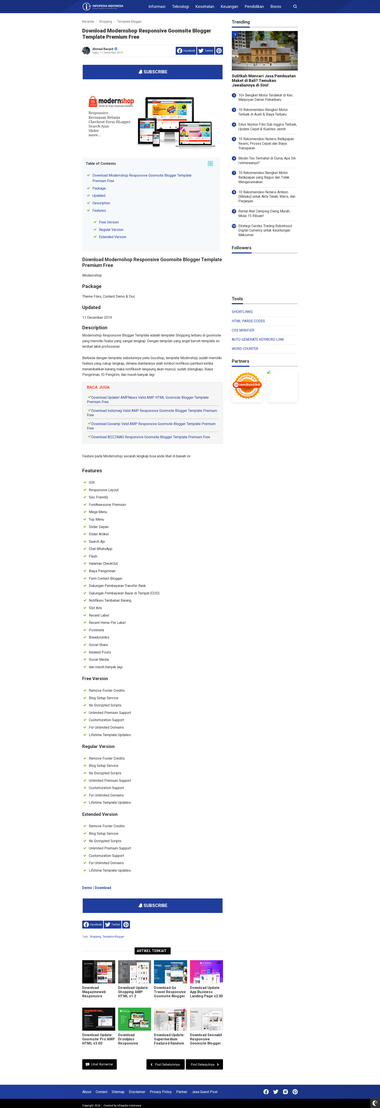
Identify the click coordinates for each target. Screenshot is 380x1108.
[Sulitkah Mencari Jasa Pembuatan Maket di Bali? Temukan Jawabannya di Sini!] (265, 51)
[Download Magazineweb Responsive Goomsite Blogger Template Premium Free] (98, 971)
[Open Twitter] (275, 1091)
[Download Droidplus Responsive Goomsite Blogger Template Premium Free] (134, 1019)
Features (99, 210)
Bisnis (275, 6)
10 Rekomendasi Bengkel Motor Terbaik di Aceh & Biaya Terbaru (263, 112)
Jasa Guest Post (204, 1092)
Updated (98, 196)
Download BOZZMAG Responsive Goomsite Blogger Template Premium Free (150, 437)
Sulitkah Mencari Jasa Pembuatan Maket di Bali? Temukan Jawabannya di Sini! (264, 80)
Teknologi (180, 6)
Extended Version (112, 237)
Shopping (95, 936)
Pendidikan (254, 6)
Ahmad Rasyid (102, 49)
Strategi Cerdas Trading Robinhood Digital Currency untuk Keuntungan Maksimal (265, 230)
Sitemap (118, 1092)
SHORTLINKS (242, 312)
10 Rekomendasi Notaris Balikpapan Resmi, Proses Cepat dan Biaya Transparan (266, 143)
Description (101, 203)
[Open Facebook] (266, 1091)
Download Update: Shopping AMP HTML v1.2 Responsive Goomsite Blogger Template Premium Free (134, 1000)
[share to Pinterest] (219, 51)
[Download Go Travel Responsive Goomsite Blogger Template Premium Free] (170, 971)
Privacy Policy (161, 1092)
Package (99, 188)
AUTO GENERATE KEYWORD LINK (258, 339)
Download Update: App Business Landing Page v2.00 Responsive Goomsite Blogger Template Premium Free (206, 1000)
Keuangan (229, 6)
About (86, 1092)
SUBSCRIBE (154, 71)
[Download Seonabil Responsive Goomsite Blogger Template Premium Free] (206, 1019)
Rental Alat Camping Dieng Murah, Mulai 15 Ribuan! (264, 213)
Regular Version (111, 230)
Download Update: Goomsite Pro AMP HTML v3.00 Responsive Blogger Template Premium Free (98, 1045)
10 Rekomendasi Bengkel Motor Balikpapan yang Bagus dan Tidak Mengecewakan (263, 177)
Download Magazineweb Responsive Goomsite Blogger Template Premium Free (98, 998)
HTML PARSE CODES (248, 321)
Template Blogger (113, 936)
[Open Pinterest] (295, 1091)
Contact (101, 1092)
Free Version (109, 222)
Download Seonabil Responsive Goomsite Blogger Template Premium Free (206, 1043)
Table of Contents (101, 163)
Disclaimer (137, 1092)
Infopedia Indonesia (129, 1105)
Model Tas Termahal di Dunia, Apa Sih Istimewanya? (267, 160)
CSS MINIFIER (243, 330)
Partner (181, 1092)
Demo (87, 888)
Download (103, 888)
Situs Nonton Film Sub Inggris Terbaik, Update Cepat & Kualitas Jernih (267, 126)
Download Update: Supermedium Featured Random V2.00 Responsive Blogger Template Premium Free (169, 1045)
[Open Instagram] (285, 1091)
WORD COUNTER (245, 349)
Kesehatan (204, 6)
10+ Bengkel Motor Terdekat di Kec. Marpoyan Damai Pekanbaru (265, 97)
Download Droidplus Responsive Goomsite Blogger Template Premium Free (134, 1045)
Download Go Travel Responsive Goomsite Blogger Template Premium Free (170, 996)
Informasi (156, 6)
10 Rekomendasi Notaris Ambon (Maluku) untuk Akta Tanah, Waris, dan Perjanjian (266, 196)
